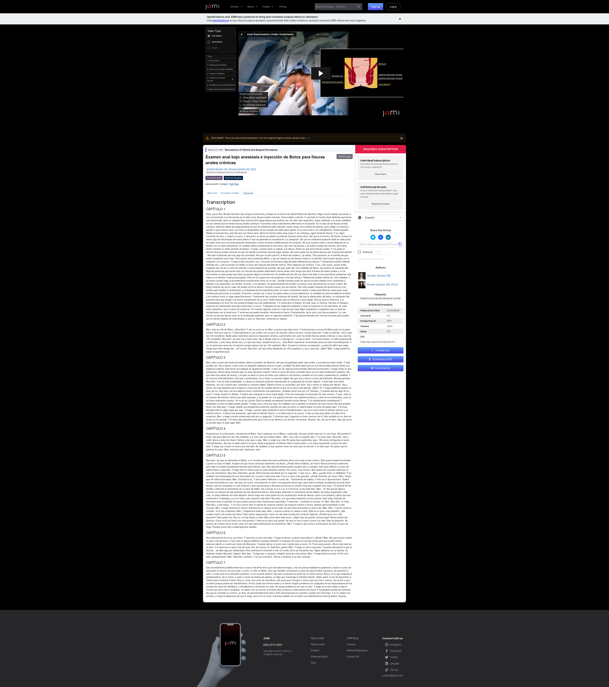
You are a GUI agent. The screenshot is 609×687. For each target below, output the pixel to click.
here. (308, 137)
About (250, 6)
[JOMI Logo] (212, 7)
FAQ (313, 662)
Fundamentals (214, 178)
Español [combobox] (369, 217)
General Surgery (233, 178)
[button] (321, 73)
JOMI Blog (352, 638)
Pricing (282, 6)
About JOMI (317, 638)
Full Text (234, 184)
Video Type (214, 31)
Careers (351, 644)
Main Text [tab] (212, 193)
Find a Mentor (382, 368)
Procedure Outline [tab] (230, 193)
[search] (359, 6)
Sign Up (375, 6)
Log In (393, 6)
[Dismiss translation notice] (401, 138)
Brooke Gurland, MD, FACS (382, 284)
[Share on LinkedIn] (388, 237)
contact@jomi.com (392, 675)
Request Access (381, 203)
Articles (234, 6)
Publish (266, 6)
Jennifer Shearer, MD (379, 275)
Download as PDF (383, 359)
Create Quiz (383, 350)
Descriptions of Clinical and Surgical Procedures (251, 149)
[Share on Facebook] (380, 237)
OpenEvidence (220, 20)
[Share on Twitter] (373, 237)
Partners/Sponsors (357, 650)
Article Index (318, 644)
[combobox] (335, 7)
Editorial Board (319, 656)
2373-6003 (275, 645)
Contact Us (353, 656)
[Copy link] (400, 244)
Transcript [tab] (248, 193)
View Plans (380, 174)
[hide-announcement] (400, 19)
